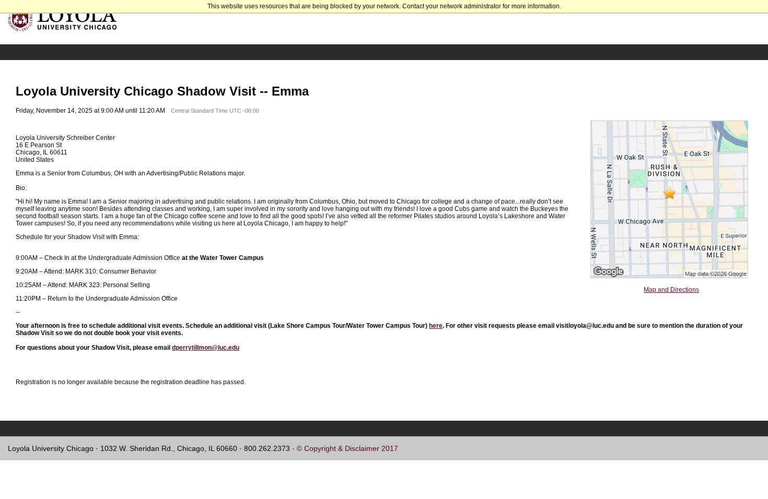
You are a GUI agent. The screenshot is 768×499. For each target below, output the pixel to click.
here (436, 325)
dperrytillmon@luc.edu (205, 347)
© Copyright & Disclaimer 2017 (347, 448)
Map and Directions (671, 289)
